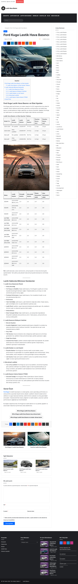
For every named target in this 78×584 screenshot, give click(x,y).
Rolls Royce (59, 162)
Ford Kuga (6, 392)
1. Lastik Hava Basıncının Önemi (14, 89)
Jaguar (58, 115)
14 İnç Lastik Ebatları (61, 32)
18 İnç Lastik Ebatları (61, 41)
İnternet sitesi (30, 511)
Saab (57, 164)
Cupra (57, 86)
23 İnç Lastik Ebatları (61, 53)
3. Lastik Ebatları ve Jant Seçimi (15, 93)
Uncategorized (60, 188)
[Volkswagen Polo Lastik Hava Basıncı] (44, 565)
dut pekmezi (63, 554)
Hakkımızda (4, 544)
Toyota (58, 185)
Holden (58, 103)
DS (57, 96)
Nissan (58, 150)
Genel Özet (7, 99)
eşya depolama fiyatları (65, 549)
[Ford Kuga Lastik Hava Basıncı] (26, 464)
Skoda (57, 169)
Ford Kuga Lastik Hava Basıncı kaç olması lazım (26, 414)
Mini (57, 145)
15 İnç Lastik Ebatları (61, 34)
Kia (57, 119)
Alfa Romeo (59, 56)
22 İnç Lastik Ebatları (61, 51)
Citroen (58, 84)
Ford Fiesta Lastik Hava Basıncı (53, 557)
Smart (57, 171)
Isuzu (57, 112)
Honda (58, 105)
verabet (61, 566)
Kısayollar (42, 15)
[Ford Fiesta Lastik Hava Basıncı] (44, 558)
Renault (58, 159)
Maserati (58, 136)
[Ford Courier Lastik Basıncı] (10, 464)
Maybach (58, 138)
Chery (57, 77)
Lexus (57, 133)
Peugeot (58, 155)
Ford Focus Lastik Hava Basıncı (53, 572)
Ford (11, 28)
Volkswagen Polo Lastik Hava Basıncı (53, 564)
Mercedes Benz (60, 143)
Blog (48, 15)
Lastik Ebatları (14, 15)
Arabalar (35, 15)
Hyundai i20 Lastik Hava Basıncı (53, 543)
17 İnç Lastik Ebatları (61, 39)
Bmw (57, 67)
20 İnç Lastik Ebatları (61, 46)
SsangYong (59, 174)
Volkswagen (59, 190)
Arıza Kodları (55, 15)
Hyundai (58, 107)
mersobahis (62, 558)
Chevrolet (58, 79)
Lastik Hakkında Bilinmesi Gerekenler (14, 87)
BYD (57, 72)
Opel (57, 152)
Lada (57, 122)
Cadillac (58, 74)
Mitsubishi (58, 148)
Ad (5, 504)
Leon (57, 131)
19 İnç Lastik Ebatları (61, 44)
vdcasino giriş (63, 563)
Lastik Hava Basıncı (26, 15)
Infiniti (57, 110)
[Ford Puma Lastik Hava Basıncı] (42, 464)
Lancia (58, 124)
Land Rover (59, 126)
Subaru (58, 176)
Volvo (57, 192)
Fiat (57, 98)
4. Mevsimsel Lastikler (12, 95)
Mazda (58, 140)
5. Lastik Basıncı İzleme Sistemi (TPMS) (17, 97)
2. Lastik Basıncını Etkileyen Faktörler (16, 91)
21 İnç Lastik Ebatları (61, 49)
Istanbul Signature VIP (65, 547)
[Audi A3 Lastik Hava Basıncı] (44, 551)
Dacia (57, 89)
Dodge (58, 93)
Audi (57, 63)
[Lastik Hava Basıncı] (9, 8)
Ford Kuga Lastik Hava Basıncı (26, 411)
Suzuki (58, 178)
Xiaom (57, 195)
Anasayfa (6, 15)
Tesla (57, 181)
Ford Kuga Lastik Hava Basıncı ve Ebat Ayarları (16, 83)
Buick (57, 70)
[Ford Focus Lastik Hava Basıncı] (44, 572)
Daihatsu (58, 91)
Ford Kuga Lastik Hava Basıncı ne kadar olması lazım (26, 417)
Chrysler (58, 82)
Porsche (58, 157)
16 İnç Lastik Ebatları (61, 37)
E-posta (6, 511)
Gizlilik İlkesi (4, 549)
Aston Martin (59, 60)
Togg (57, 183)
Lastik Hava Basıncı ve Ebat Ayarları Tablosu (18, 85)
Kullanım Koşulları (5, 551)
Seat (57, 166)
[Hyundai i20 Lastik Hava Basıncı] (44, 544)
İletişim (3, 546)
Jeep (57, 117)
